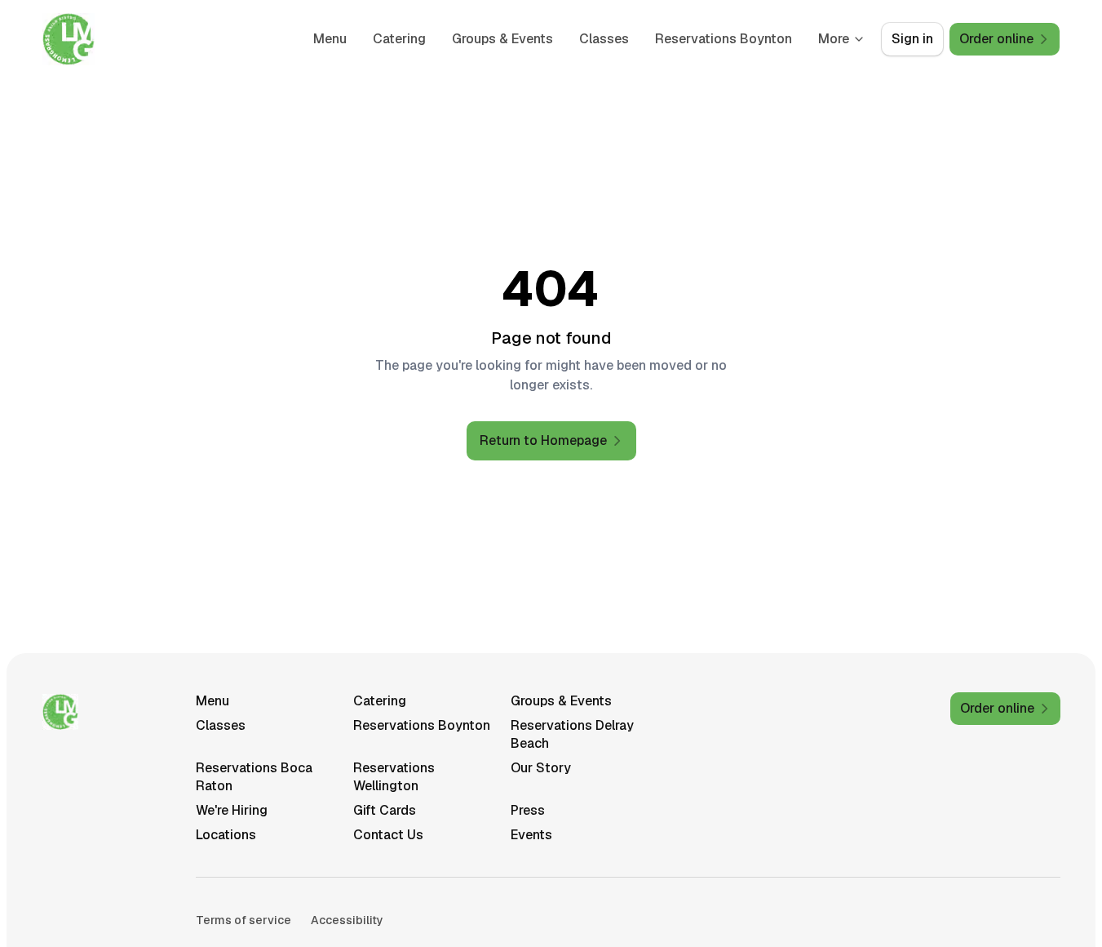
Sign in (912, 38)
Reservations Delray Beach (572, 734)
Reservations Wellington (394, 776)
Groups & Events (502, 38)
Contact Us (388, 834)
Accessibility (347, 920)
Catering (399, 38)
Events (531, 834)
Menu (330, 38)
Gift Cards (384, 810)
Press (528, 810)
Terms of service (243, 920)
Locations (226, 834)
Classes (604, 38)
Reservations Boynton (723, 38)
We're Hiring (232, 810)
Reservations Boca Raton (254, 776)
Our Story (541, 767)
